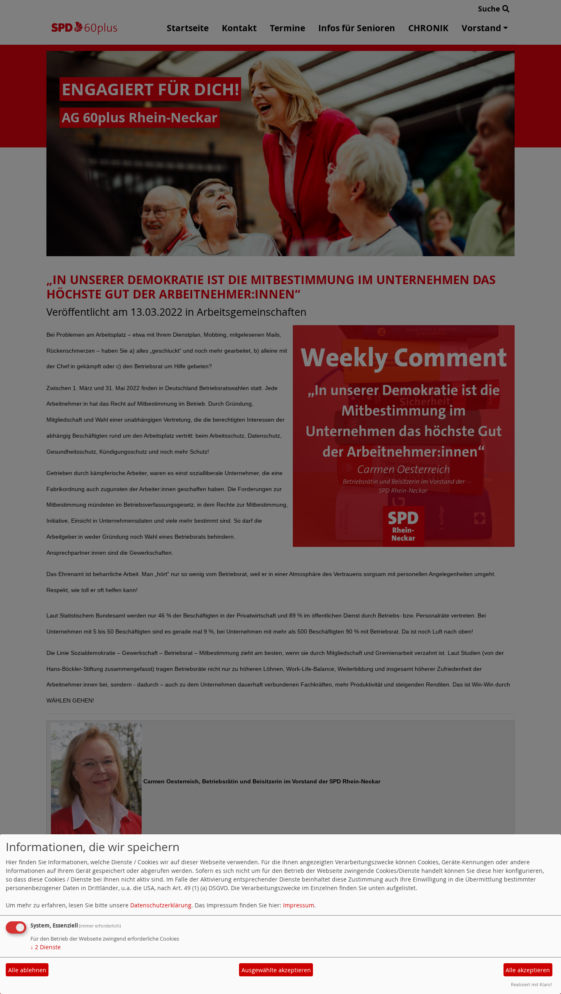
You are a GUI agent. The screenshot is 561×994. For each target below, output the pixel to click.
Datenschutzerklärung (160, 905)
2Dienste (45, 947)
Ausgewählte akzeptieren (276, 970)
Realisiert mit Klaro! (531, 984)
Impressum (298, 905)
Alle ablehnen (27, 970)
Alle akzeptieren (528, 970)
